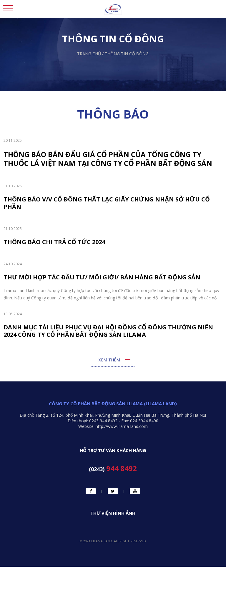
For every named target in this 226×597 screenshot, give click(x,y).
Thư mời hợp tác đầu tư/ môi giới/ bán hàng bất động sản (102, 277)
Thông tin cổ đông (127, 53)
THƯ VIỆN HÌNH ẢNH (112, 513)
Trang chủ (89, 53)
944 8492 (113, 469)
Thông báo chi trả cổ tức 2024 (54, 242)
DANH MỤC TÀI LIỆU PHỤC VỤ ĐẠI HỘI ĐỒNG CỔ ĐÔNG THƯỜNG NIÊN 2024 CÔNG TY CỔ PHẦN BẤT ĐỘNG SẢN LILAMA (108, 330)
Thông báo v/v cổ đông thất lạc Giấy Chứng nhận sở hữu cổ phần (107, 203)
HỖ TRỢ (70, 467)
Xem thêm (109, 360)
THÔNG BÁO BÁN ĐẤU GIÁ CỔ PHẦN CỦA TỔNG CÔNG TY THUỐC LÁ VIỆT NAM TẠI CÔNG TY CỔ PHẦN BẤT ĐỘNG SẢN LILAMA (108, 159)
